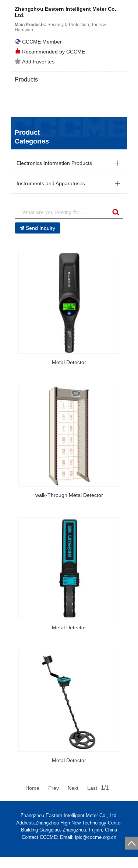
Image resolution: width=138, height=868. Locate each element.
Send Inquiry (40, 228)
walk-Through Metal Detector (69, 495)
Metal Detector (69, 362)
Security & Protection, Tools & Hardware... (60, 27)
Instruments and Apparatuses (51, 183)
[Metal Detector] (69, 303)
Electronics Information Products (54, 163)
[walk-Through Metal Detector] (69, 436)
